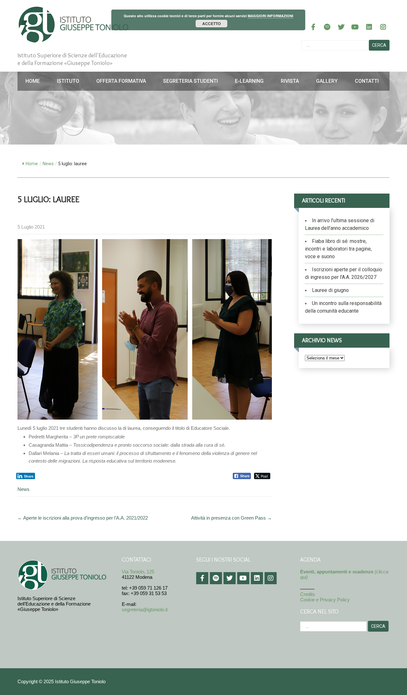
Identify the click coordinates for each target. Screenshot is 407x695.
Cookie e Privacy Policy (325, 599)
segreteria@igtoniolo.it (145, 609)
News (48, 163)
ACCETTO (211, 23)
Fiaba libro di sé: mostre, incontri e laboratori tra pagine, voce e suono (338, 248)
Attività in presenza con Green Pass (231, 518)
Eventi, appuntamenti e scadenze (336, 571)
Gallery (327, 81)
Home (32, 81)
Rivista (290, 81)
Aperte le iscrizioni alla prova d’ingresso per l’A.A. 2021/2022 (82, 518)
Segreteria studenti (190, 81)
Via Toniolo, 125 (138, 571)
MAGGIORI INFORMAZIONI (270, 15)
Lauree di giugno (330, 290)
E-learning (249, 81)
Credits (307, 594)
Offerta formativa (121, 81)
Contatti (367, 81)
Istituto (68, 81)
